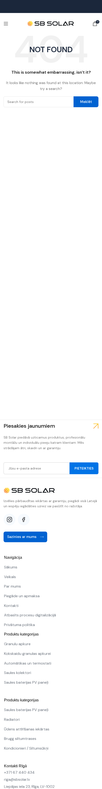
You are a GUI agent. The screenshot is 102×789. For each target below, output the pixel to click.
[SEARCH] (86, 101)
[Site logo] (51, 23)
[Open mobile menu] (6, 23)
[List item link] (51, 567)
